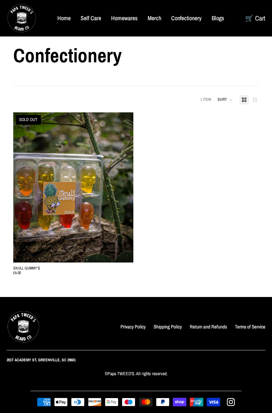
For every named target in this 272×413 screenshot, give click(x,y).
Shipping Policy (168, 326)
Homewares (124, 18)
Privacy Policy (133, 326)
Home (64, 18)
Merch (154, 18)
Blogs (218, 18)
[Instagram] (231, 402)
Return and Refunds (208, 326)
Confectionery (186, 18)
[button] (225, 99)
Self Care (91, 18)
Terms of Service (250, 326)
